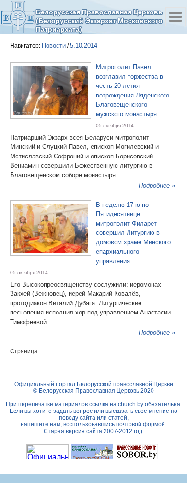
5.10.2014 (83, 45)
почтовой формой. (141, 424)
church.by (130, 404)
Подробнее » (157, 185)
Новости (54, 45)
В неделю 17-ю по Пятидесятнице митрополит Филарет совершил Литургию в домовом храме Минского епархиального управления (133, 233)
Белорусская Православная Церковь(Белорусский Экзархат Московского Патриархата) (99, 20)
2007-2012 (118, 431)
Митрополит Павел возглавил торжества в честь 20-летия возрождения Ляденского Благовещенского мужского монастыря (132, 90)
